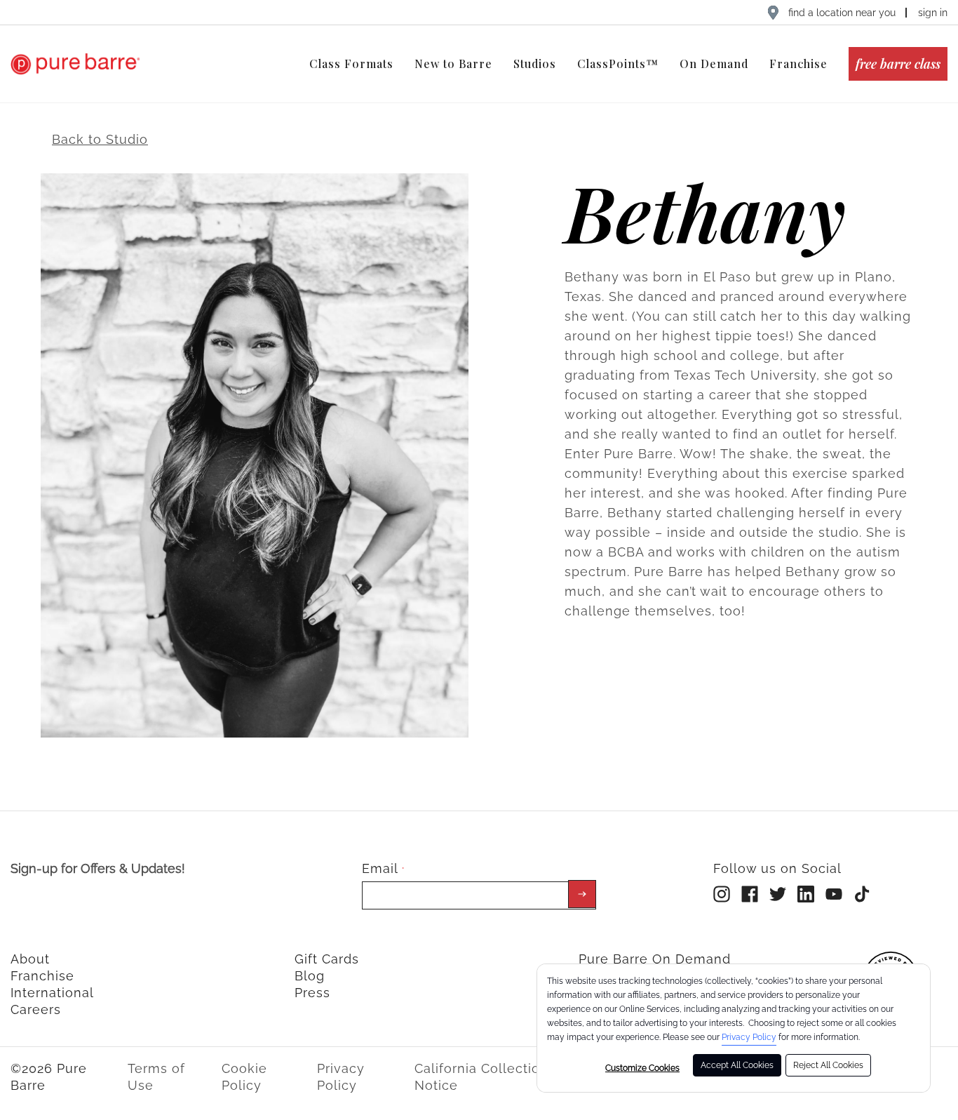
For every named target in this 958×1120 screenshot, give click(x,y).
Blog (310, 975)
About (30, 959)
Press (312, 992)
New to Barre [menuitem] (453, 63)
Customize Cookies (642, 1068)
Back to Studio (100, 139)
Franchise (42, 975)
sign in (932, 12)
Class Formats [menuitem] (351, 63)
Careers (36, 1009)
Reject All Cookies (828, 1065)
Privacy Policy (749, 1037)
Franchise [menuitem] (798, 63)
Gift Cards (327, 959)
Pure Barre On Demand (655, 959)
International (52, 992)
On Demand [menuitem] (714, 63)
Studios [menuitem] (534, 63)
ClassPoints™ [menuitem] (618, 63)
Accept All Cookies (737, 1065)
